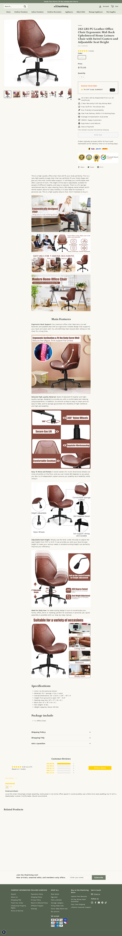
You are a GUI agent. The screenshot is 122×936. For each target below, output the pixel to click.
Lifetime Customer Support (81, 907)
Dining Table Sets (57, 906)
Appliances (69, 12)
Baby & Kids (81, 12)
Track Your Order (17, 903)
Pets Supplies (111, 12)
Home (8, 12)
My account (55, 911)
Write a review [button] (100, 768)
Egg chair (54, 897)
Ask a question (38, 743)
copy (112, 90)
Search (13, 894)
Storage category (57, 903)
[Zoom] (37, 53)
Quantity (81, 73)
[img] (10, 784)
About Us (14, 897)
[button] (83, 51)
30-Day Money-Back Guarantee (78, 900)
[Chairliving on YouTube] (99, 902)
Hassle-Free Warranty (79, 896)
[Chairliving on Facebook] (95, 902)
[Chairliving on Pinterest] (102, 902)
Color (80, 53)
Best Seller (55, 894)
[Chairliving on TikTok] (106, 902)
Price (80, 64)
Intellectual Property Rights (18, 907)
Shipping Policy (38, 732)
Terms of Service (17, 911)
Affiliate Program (37, 906)
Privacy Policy (36, 900)
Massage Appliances (96, 12)
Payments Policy (37, 894)
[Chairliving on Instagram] (92, 902)
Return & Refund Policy (39, 903)
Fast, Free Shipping (78, 904)
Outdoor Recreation (54, 12)
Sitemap (34, 909)
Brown (81, 57)
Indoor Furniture (37, 12)
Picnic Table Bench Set (59, 909)
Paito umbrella (56, 900)
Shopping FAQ (37, 738)
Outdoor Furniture (21, 12)
